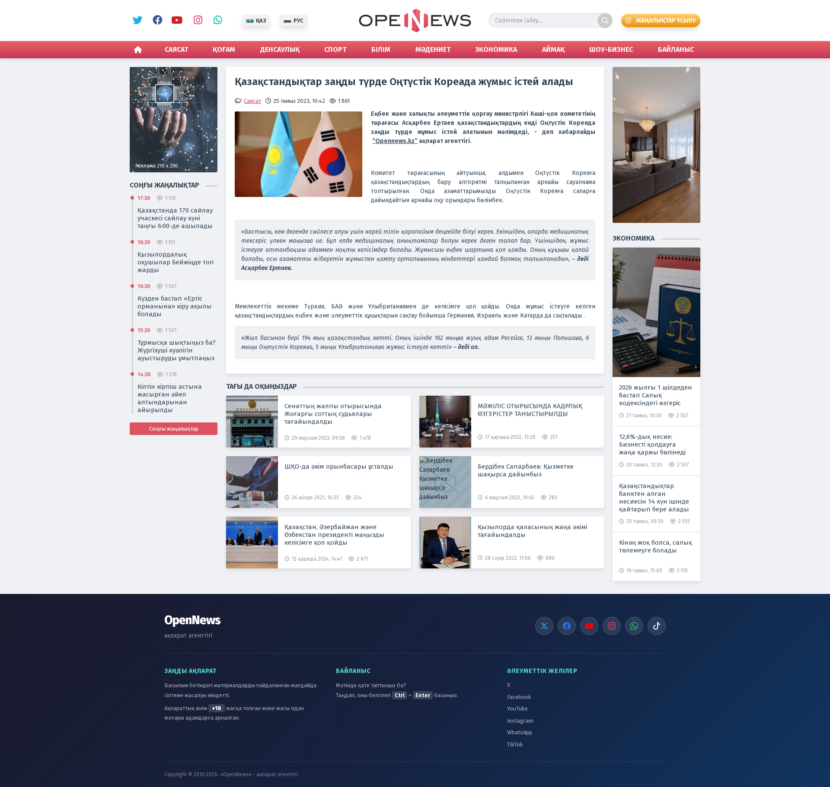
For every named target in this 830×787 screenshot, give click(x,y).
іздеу (605, 20)
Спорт (335, 49)
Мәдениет (432, 49)
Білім (380, 49)
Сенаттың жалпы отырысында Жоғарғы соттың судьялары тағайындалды (333, 413)
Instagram (195, 20)
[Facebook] (567, 626)
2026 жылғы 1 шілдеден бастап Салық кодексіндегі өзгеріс (655, 395)
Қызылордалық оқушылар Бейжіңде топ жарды (175, 262)
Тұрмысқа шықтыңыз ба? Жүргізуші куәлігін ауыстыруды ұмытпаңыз (176, 350)
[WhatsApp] (634, 626)
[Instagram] (612, 626)
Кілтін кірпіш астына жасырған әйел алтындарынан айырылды (169, 398)
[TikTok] (657, 626)
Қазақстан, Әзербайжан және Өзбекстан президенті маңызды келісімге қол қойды (334, 534)
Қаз (261, 20)
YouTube (175, 20)
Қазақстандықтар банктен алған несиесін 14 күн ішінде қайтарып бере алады (654, 497)
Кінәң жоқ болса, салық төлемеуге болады (655, 546)
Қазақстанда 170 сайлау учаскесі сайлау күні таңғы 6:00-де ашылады (175, 218)
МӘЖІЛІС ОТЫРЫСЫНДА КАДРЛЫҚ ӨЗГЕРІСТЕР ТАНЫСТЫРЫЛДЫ (530, 410)
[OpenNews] (415, 20)
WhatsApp (215, 20)
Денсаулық (280, 49)
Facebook (156, 20)
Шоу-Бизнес (611, 49)
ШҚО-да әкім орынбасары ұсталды (338, 466)
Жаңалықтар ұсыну (666, 20)
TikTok (515, 744)
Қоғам (224, 49)
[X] (544, 626)
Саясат (176, 49)
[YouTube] (589, 626)
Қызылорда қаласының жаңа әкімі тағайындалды (532, 531)
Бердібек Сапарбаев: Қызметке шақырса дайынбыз (526, 470)
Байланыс (676, 49)
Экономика (496, 49)
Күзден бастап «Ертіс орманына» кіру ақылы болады (174, 306)
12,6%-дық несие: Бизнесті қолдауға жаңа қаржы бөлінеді (652, 444)
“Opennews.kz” (395, 141)
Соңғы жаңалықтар (173, 428)
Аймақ (553, 49)
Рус (298, 20)
